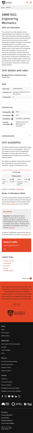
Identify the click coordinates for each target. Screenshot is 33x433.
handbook (11, 227)
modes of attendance (12, 204)
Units (2, 7)
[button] (27, 2)
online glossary (26, 234)
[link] (16, 330)
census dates (20, 189)
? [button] (12, 115)
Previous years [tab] (16, 176)
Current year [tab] (16, 172)
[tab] (16, 84)
